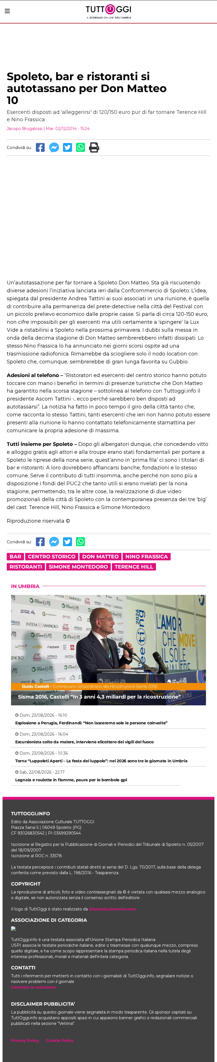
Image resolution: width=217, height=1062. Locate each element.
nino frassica (146, 557)
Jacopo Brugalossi (24, 128)
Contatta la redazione (33, 987)
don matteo (100, 557)
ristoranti (26, 567)
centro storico (51, 557)
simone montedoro (78, 567)
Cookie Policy (59, 1040)
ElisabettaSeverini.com (112, 909)
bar (15, 557)
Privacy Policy (25, 1040)
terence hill (134, 567)
